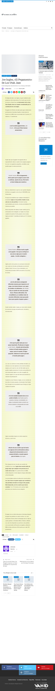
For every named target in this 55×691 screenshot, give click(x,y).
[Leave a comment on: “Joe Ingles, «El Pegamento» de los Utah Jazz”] (33, 92)
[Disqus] (18, 638)
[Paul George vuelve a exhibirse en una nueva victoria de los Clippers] (42, 97)
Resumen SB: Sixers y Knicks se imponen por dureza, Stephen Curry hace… (46, 125)
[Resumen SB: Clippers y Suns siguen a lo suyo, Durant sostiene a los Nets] (42, 87)
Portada (4, 28)
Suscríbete (44, 679)
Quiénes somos (12, 679)
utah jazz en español (5, 536)
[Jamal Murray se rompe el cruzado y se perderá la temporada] (42, 106)
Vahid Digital (44, 683)
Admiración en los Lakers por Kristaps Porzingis (27, 562)
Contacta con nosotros (22, 679)
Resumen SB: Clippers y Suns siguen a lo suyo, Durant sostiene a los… (46, 88)
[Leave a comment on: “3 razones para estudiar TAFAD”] (52, 75)
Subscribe (43, 163)
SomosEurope (18, 28)
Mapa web (31, 679)
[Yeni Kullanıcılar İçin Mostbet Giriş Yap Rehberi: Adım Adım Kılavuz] (29, 579)
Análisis (26, 28)
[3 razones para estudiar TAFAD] (46, 65)
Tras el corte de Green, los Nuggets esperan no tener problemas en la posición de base (10, 564)
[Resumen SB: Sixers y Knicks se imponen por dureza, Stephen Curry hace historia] (42, 124)
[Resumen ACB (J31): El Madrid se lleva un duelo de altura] (42, 116)
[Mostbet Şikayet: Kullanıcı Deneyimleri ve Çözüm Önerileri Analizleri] (8, 579)
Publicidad (37, 679)
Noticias (9, 75)
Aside (4, 75)
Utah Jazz (14, 75)
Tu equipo (9, 28)
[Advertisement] (41, 14)
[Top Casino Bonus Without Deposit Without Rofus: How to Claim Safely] (18, 579)
